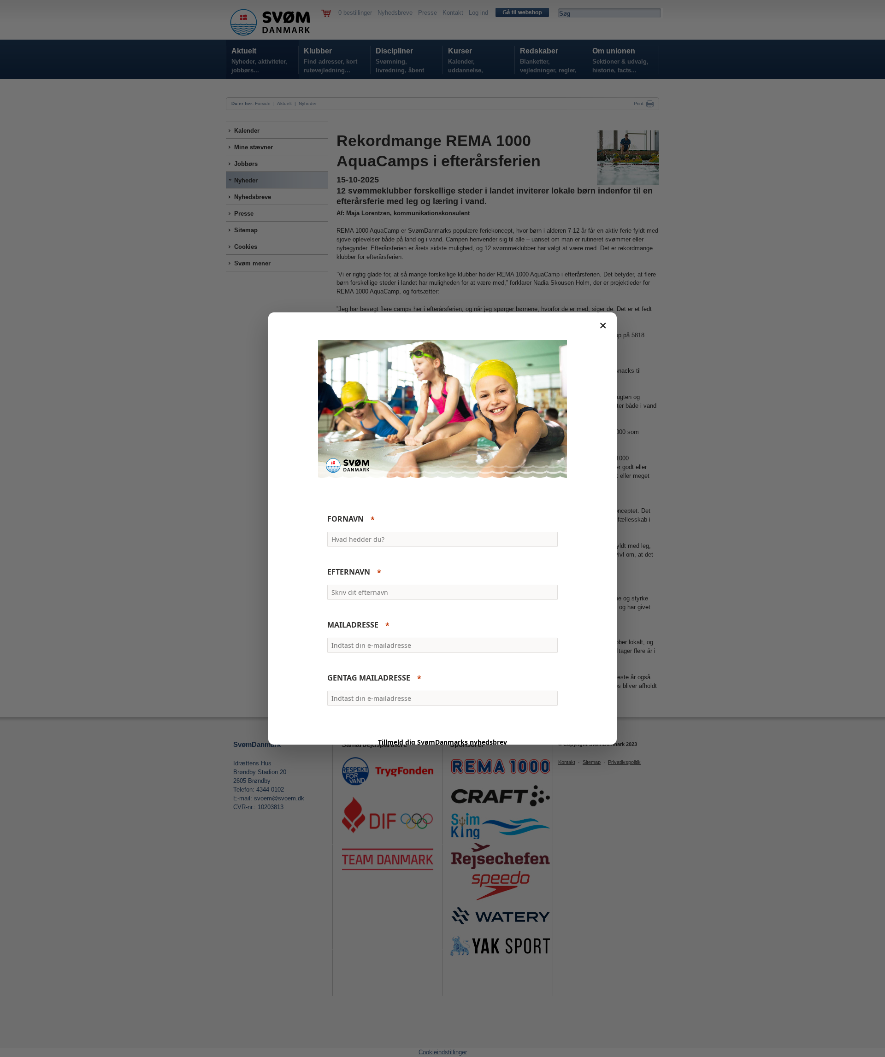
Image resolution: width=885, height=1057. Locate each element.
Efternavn (348, 572)
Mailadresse (352, 625)
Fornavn (345, 519)
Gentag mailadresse (368, 678)
